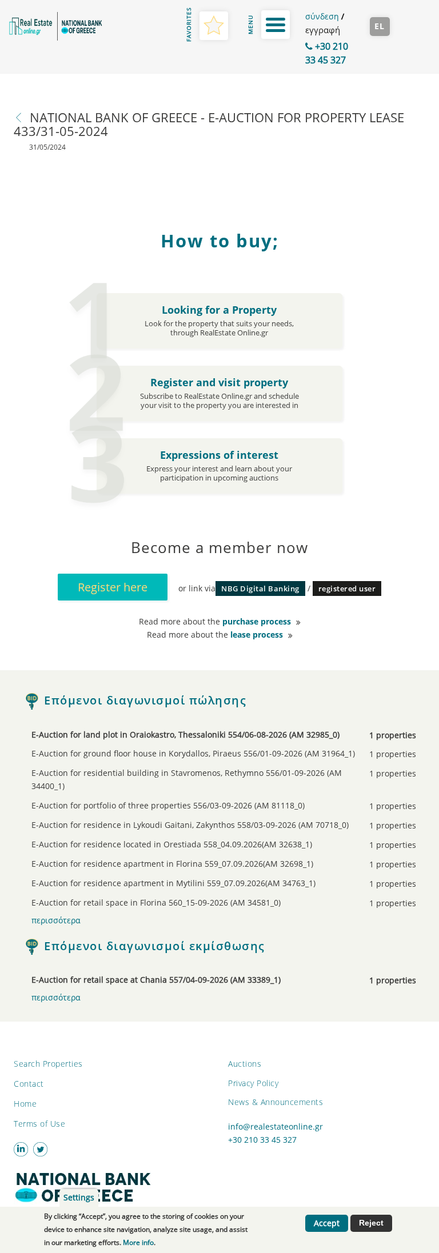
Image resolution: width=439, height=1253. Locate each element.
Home (25, 1103)
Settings (78, 1197)
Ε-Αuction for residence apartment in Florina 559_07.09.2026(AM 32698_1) (203, 864)
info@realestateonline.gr (275, 1127)
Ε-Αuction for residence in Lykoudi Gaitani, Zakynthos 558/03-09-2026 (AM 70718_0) (203, 825)
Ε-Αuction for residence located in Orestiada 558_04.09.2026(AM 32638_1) (203, 844)
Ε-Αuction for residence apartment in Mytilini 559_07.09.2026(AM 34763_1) (203, 883)
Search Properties (48, 1063)
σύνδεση (322, 16)
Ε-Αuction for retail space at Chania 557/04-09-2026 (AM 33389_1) (203, 980)
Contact (29, 1083)
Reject (371, 1223)
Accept (327, 1223)
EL (379, 26)
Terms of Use (39, 1123)
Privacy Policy (253, 1083)
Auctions (244, 1063)
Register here (112, 587)
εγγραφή (322, 29)
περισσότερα (56, 920)
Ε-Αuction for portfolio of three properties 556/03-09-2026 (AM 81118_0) (203, 805)
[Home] (54, 26)
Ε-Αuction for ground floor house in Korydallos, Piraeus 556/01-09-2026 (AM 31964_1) (203, 753)
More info (138, 1242)
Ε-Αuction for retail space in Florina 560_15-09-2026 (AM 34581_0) (203, 903)
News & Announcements (275, 1101)
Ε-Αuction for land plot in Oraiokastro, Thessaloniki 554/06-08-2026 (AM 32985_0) (203, 735)
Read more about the (215, 622)
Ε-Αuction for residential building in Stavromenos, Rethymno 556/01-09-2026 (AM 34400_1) (203, 779)
